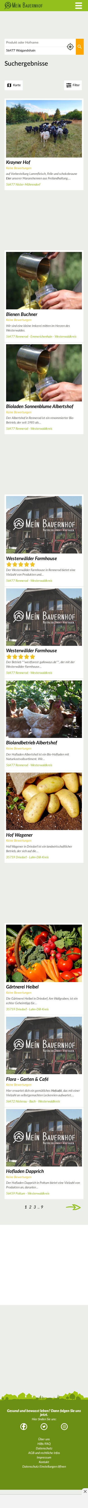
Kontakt (44, 1462)
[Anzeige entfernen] (85, 1491)
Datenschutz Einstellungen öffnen (44, 1466)
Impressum (44, 1457)
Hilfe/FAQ (44, 1444)
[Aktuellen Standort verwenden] (70, 47)
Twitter (44, 1426)
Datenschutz (44, 1448)
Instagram (64, 1426)
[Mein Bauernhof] (33, 5)
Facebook (23, 1426)
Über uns (44, 1439)
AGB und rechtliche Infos (44, 1453)
